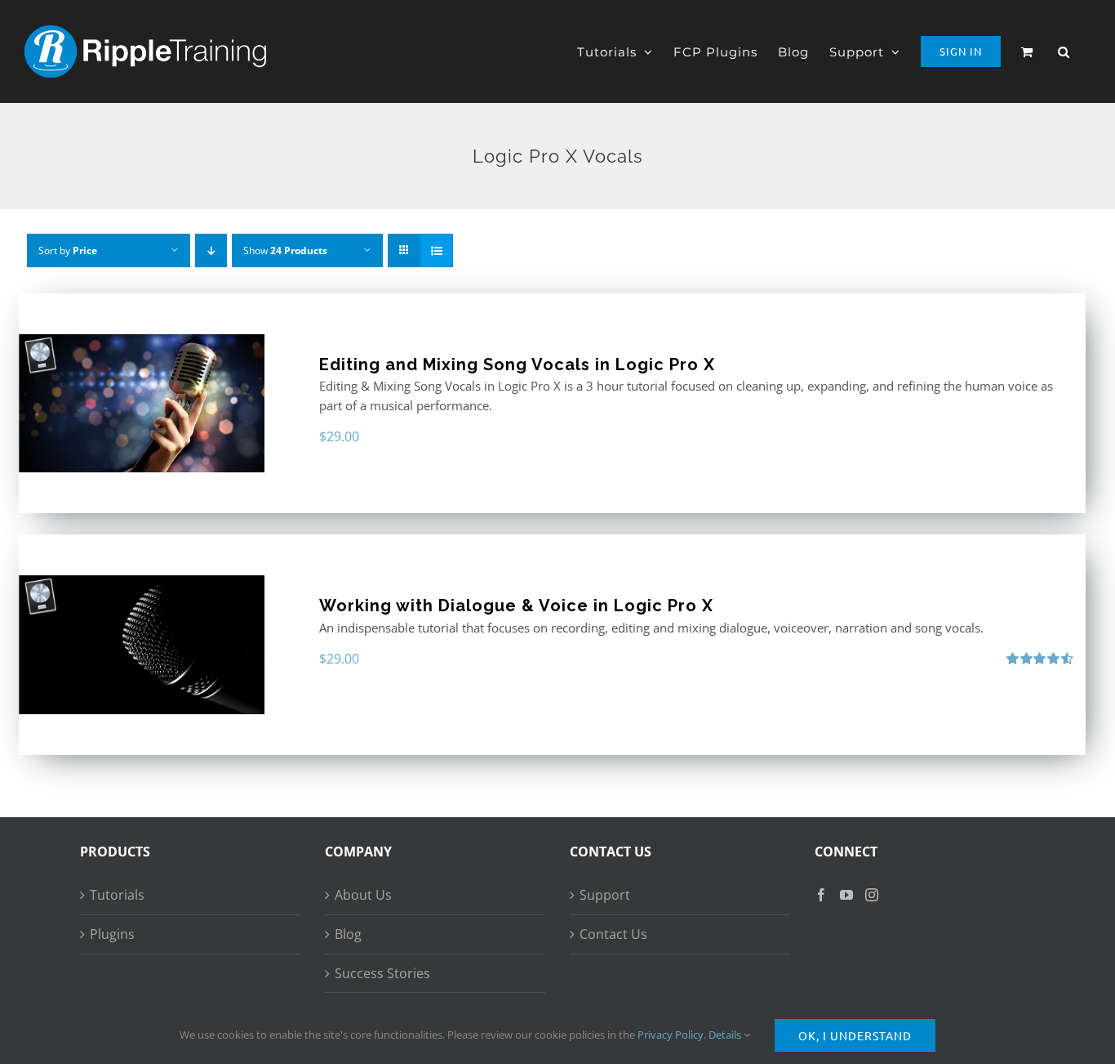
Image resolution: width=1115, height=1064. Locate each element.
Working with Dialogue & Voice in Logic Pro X (516, 605)
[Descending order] (211, 250)
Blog (348, 934)
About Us (363, 895)
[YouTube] (846, 894)
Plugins (112, 934)
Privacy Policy (670, 1034)
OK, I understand (855, 1035)
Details (726, 1034)
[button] (1064, 51)
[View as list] (436, 250)
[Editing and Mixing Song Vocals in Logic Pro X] (141, 403)
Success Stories (382, 973)
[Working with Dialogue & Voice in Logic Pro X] (141, 644)
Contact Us (613, 934)
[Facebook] (821, 894)
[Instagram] (871, 894)
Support (605, 895)
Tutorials (117, 895)
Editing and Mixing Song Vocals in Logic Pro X (517, 364)
